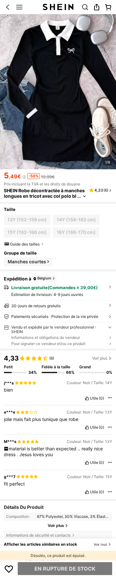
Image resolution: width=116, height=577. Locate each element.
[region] (58, 363)
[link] (85, 7)
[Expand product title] (84, 196)
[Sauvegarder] (9, 568)
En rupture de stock (64, 568)
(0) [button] (101, 398)
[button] (8, 7)
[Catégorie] (19, 7)
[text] (58, 390)
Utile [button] (94, 398)
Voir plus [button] (99, 358)
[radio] (27, 220)
